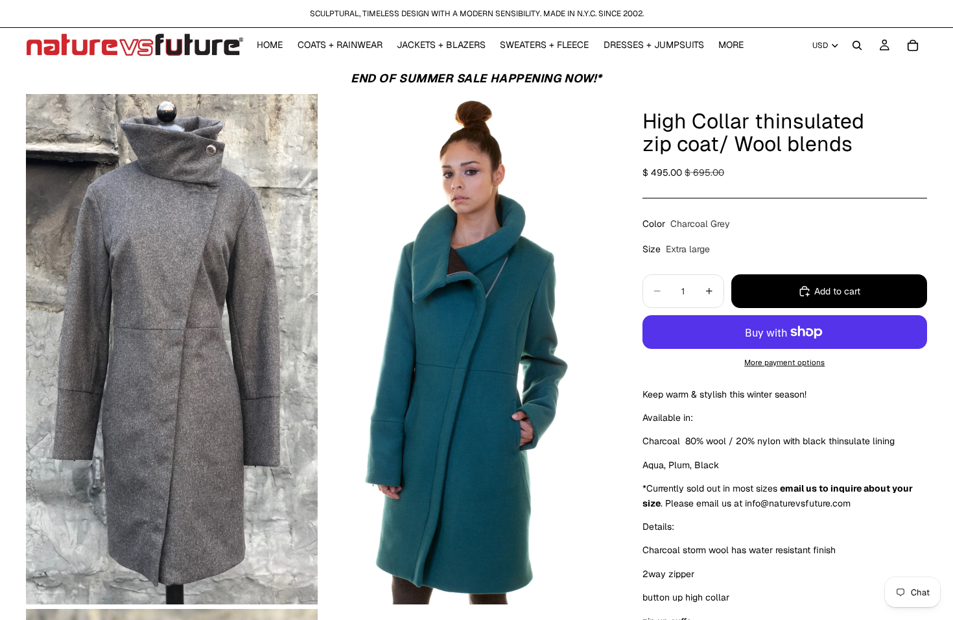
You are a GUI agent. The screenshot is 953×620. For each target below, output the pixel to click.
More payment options (784, 362)
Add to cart (837, 291)
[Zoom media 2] (465, 349)
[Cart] (913, 45)
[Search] (857, 45)
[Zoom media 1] (172, 349)
